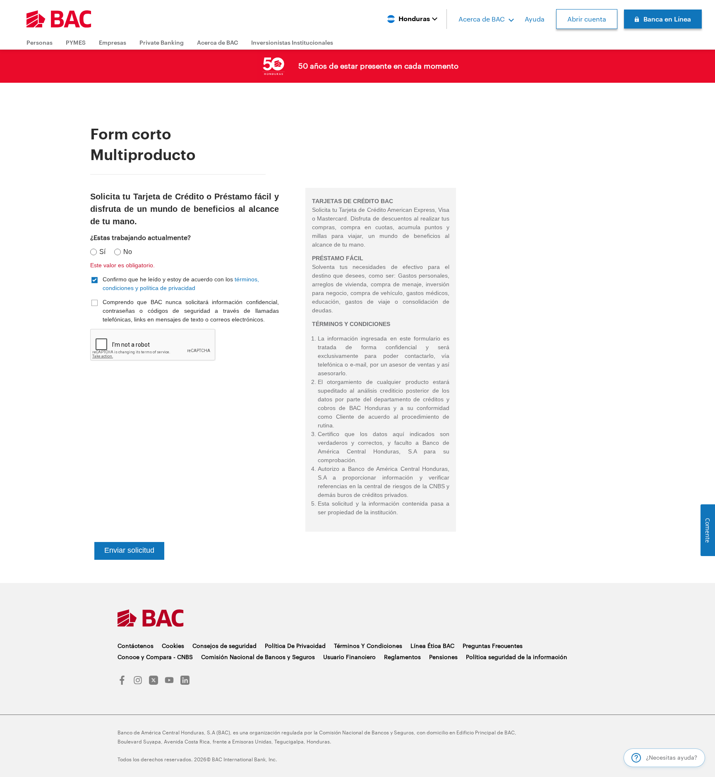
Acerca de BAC (481, 19)
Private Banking (161, 42)
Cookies (173, 645)
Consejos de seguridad (224, 645)
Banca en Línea (667, 19)
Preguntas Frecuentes (493, 645)
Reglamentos (402, 656)
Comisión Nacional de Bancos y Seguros (258, 656)
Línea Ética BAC (432, 645)
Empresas (112, 42)
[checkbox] (184, 284)
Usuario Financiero (349, 656)
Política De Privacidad (295, 645)
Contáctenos (136, 645)
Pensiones (443, 656)
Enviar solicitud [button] (129, 550)
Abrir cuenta (586, 19)
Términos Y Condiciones (368, 645)
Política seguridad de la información (516, 656)
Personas (39, 42)
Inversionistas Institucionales (292, 42)
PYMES (76, 42)
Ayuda (535, 19)
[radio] (99, 252)
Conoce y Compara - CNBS (155, 656)
